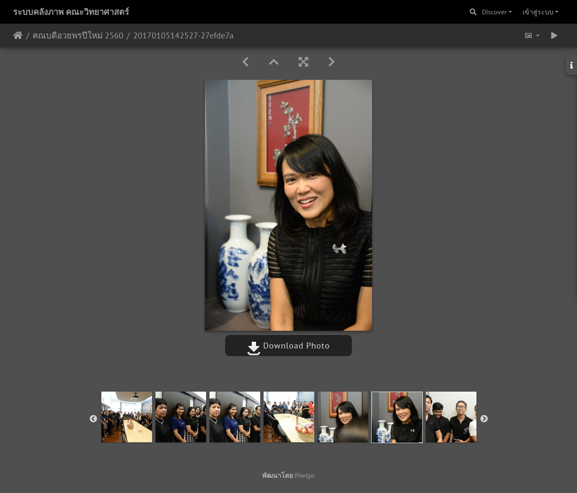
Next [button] (484, 419)
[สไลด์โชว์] (554, 35)
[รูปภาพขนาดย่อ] (273, 62)
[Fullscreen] (303, 62)
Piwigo (305, 475)
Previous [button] (93, 419)
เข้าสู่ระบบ (538, 12)
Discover (494, 12)
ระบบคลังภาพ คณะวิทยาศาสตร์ (71, 11)
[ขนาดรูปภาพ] (532, 35)
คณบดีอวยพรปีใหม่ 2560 (78, 35)
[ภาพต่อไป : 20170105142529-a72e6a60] (331, 62)
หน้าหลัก (18, 35)
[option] (127, 417)
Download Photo (295, 345)
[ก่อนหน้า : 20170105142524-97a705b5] (245, 62)
